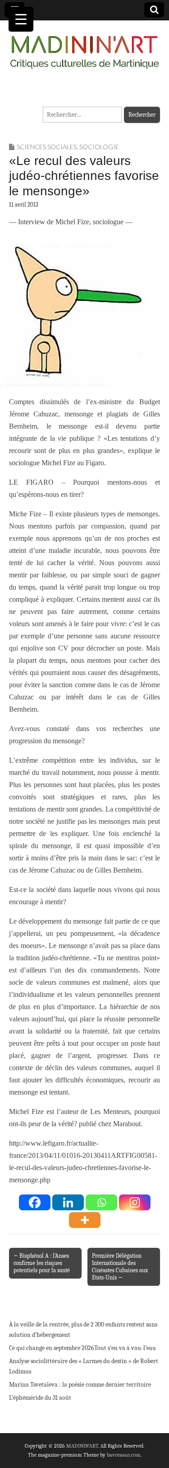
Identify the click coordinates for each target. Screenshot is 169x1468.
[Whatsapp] (101, 1202)
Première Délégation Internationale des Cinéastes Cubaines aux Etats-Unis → (120, 1266)
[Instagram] (135, 1202)
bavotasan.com (124, 1455)
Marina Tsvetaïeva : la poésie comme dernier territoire (80, 1384)
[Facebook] (34, 1202)
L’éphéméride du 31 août (40, 1398)
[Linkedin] (68, 1202)
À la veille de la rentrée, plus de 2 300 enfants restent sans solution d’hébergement (83, 1330)
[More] (84, 1220)
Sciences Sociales (47, 147)
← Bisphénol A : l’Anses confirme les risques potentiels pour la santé (42, 1263)
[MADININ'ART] (84, 46)
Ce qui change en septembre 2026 (51, 1348)
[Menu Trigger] (21, 19)
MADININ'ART (82, 1446)
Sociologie (99, 147)
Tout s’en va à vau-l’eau (125, 1348)
